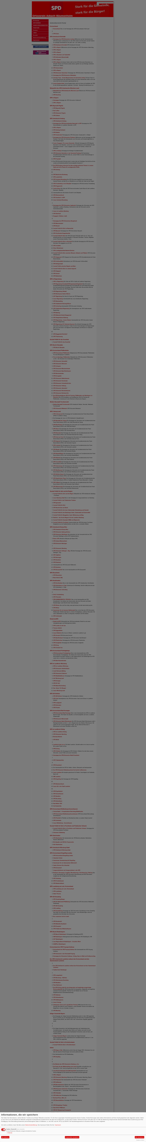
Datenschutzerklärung (31, 1125)
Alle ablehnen (5, 1137)
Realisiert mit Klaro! (140, 1140)
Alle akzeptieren (139, 1137)
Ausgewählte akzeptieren (72, 1137)
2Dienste (9, 1132)
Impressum (58, 1125)
